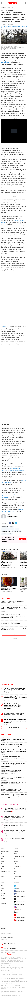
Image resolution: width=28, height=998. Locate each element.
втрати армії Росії (6, 531)
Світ (2, 858)
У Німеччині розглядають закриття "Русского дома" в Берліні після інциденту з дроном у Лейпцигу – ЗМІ (14, 796)
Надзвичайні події (5, 871)
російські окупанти (16, 531)
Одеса (2, 890)
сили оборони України (7, 533)
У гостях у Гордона (19, 856)
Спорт (2, 861)
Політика (3, 853)
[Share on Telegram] (16, 523)
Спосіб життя (4, 868)
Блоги (15, 858)
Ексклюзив (16, 866)
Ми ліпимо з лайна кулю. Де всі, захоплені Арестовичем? (12, 601)
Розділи (16, 848)
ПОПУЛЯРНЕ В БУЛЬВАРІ (9, 804)
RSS (17, 912)
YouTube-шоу (17, 876)
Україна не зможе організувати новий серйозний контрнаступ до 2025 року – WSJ (9, 563)
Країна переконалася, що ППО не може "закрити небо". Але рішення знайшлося (14, 689)
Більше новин (13, 800)
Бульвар (4, 574)
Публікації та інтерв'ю (19, 853)
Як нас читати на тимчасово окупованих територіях (7, 937)
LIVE (15, 863)
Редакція (3, 928)
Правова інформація (6, 933)
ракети (17, 529)
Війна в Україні (9, 7)
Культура (3, 863)
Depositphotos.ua (21, 965)
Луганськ (3, 903)
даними (5, 327)
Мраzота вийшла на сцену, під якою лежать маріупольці (13, 628)
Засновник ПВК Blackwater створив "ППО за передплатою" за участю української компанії (13, 784)
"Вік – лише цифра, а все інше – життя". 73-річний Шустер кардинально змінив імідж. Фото (15, 810)
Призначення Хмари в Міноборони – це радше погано (14, 713)
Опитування (17, 873)
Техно (2, 866)
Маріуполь (3, 900)
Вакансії (3, 926)
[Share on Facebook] (10, 523)
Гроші (2, 856)
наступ (11, 526)
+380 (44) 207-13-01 (9, 943)
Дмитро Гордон (20, 885)
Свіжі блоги (5, 598)
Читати (23, 539)
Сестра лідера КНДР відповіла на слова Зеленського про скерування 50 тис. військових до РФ (15, 697)
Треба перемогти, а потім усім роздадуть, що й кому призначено (12, 622)
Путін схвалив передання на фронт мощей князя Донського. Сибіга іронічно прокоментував (13, 765)
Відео (15, 871)
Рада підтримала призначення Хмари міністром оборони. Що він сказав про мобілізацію (15, 721)
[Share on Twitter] (13, 523)
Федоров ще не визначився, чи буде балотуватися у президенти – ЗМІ (11, 789)
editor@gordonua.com (10, 948)
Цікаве (2, 876)
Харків (2, 895)
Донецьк (3, 893)
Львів (2, 888)
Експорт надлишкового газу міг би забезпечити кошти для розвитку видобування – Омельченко (11, 771)
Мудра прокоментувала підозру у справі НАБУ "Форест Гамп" (13, 777)
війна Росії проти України (7, 529)
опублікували (6, 62)
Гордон (3, 7)
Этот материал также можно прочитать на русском (15, 27)
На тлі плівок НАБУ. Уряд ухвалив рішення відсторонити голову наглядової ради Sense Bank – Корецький (14, 706)
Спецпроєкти (17, 878)
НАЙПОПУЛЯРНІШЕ (7, 684)
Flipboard (18, 909)
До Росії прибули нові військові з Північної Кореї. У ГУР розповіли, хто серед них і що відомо (13, 751)
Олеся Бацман (20, 904)
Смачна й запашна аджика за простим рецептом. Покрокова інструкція (15, 824)
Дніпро (3, 898)
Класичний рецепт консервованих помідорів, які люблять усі (8, 588)
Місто (2, 882)
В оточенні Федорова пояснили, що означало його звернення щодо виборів (13, 745)
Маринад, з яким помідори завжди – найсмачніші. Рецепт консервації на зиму (14, 832)
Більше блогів (13, 634)
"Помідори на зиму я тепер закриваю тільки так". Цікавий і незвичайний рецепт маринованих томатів (14, 817)
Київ (2, 885)
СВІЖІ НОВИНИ (6, 734)
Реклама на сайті (5, 931)
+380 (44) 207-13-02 (9, 946)
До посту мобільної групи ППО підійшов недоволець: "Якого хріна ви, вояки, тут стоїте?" (14, 608)
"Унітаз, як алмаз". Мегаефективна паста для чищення (14, 839)
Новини (3, 848)
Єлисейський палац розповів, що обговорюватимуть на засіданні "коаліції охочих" (12, 758)
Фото (15, 868)
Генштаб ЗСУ (5, 526)
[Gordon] (13, 3)
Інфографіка (4, 873)
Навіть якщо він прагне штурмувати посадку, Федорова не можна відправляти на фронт (13, 616)
